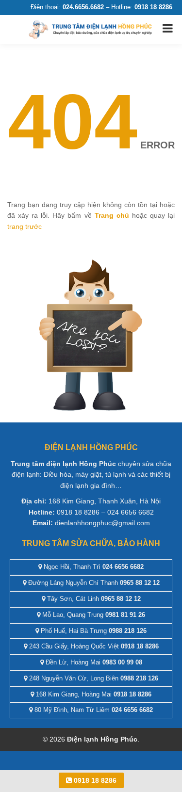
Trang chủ (112, 215)
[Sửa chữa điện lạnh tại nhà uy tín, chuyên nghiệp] (91, 29)
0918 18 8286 (94, 780)
